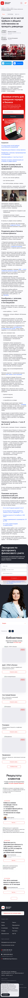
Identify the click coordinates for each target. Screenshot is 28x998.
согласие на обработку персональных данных (13, 120)
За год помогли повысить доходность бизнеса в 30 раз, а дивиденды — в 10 (13, 511)
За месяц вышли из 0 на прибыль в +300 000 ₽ (14, 515)
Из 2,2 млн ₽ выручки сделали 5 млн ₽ (13, 508)
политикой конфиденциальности (11, 121)
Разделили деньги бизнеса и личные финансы (13, 150)
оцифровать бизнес (15, 225)
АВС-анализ (9, 374)
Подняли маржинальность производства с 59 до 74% (15, 520)
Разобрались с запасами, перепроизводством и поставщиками (13, 153)
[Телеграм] (10, 631)
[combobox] (3, 569)
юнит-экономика (17, 374)
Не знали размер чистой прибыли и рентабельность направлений (10, 146)
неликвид (23, 404)
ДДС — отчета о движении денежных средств (13, 270)
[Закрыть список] (14, 623)
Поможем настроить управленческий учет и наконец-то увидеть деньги (12, 160)
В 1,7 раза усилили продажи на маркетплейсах (10, 524)
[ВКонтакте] (13, 631)
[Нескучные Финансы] (6, 3)
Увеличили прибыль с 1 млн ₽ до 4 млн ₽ (12, 157)
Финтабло (6, 295)
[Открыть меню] (25, 3)
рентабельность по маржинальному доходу (11, 327)
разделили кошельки (16, 246)
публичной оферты (8, 122)
